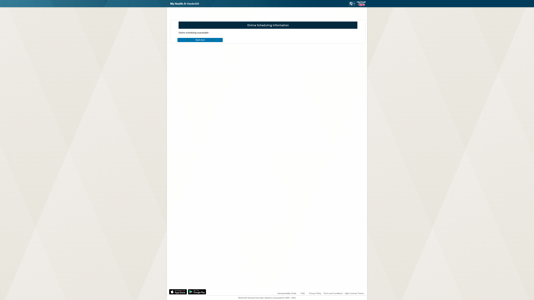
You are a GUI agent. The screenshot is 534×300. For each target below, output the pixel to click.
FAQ (303, 293)
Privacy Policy (315, 293)
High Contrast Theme (354, 293)
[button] (351, 3)
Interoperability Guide (286, 293)
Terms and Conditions (333, 293)
